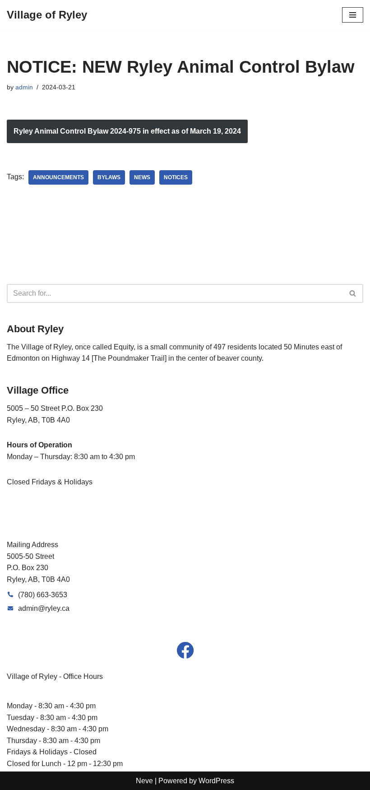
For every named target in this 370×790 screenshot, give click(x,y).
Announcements (58, 177)
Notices (176, 177)
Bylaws (108, 177)
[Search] (353, 293)
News (142, 177)
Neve (144, 781)
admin (24, 87)
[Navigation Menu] (352, 15)
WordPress (216, 781)
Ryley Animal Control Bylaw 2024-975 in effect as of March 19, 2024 (127, 131)
